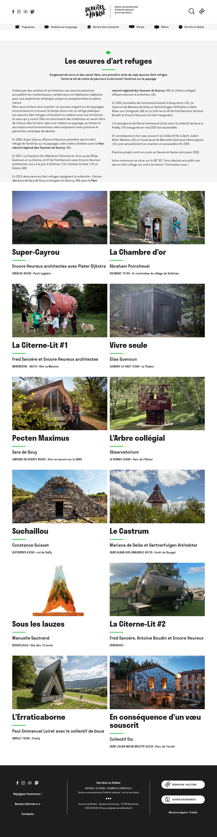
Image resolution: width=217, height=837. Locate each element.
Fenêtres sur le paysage (64, 27)
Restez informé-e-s (27, 804)
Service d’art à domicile (106, 27)
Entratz (140, 27)
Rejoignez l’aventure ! (27, 794)
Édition (165, 27)
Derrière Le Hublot (194, 27)
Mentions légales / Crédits (183, 812)
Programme (28, 27)
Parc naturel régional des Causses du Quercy (58, 145)
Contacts (28, 814)
